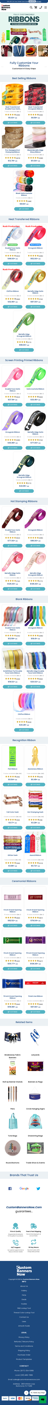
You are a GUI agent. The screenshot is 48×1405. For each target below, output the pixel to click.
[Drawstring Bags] (35, 1121)
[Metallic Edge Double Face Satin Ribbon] (35, 658)
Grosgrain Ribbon (35, 248)
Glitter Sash (13, 855)
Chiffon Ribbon (12, 291)
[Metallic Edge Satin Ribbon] (35, 278)
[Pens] (13, 1094)
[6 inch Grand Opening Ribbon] (12, 897)
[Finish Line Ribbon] (35, 983)
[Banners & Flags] (35, 1067)
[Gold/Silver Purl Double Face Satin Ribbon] (12, 658)
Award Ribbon (35, 855)
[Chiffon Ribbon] (12, 278)
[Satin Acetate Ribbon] (35, 376)
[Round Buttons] (13, 1148)
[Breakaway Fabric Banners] (13, 1037)
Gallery (24, 1290)
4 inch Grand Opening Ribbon (35, 911)
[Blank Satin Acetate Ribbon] (24, 180)
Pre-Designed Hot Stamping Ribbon (12, 151)
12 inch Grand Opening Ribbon (12, 997)
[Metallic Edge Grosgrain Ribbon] (24, 321)
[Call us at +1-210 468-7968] (40, 8)
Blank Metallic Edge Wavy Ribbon (35, 151)
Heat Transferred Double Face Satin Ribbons (12, 109)
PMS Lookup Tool (24, 1308)
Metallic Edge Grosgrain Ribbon (24, 335)
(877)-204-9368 (27, 1370)
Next (45, 51)
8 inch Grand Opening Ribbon (12, 954)
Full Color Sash (13, 812)
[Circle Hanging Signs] (35, 1094)
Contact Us (24, 1317)
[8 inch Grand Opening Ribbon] (12, 940)
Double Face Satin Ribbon (12, 249)
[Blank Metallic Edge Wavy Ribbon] (35, 137)
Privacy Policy (24, 1337)
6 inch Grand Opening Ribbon (12, 911)
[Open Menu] (45, 7)
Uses (24, 1321)
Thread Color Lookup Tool (24, 1312)
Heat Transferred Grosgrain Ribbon (35, 108)
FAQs (24, 1295)
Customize (13, 123)
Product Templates (24, 1359)
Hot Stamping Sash (35, 812)
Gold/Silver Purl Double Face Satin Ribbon (12, 672)
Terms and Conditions (24, 1346)
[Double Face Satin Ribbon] (12, 235)
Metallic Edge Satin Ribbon (35, 292)
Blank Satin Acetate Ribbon (24, 194)
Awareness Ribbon (35, 769)
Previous (2, 51)
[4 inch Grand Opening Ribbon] (35, 897)
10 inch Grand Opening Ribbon (35, 954)
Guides (24, 1304)
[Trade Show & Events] (35, 1148)
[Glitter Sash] (12, 842)
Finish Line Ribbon (35, 996)
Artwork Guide (24, 1326)
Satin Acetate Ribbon (35, 389)
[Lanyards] (35, 1037)
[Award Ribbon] (35, 842)
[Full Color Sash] (12, 799)
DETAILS (38, 1)
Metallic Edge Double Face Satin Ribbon (35, 672)
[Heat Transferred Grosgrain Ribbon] (35, 94)
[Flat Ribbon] (12, 756)
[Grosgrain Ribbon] (35, 235)
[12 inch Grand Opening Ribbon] (12, 983)
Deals (24, 1299)
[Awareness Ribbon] (35, 756)
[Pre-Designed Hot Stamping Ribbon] (12, 137)
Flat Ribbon (12, 769)
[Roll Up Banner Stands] (13, 1067)
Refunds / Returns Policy (24, 1341)
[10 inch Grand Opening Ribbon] (35, 940)
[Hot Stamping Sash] (35, 799)
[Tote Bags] (13, 1121)
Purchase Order (24, 1355)
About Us (24, 1286)
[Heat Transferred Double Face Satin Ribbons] (12, 94)
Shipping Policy (24, 1350)
